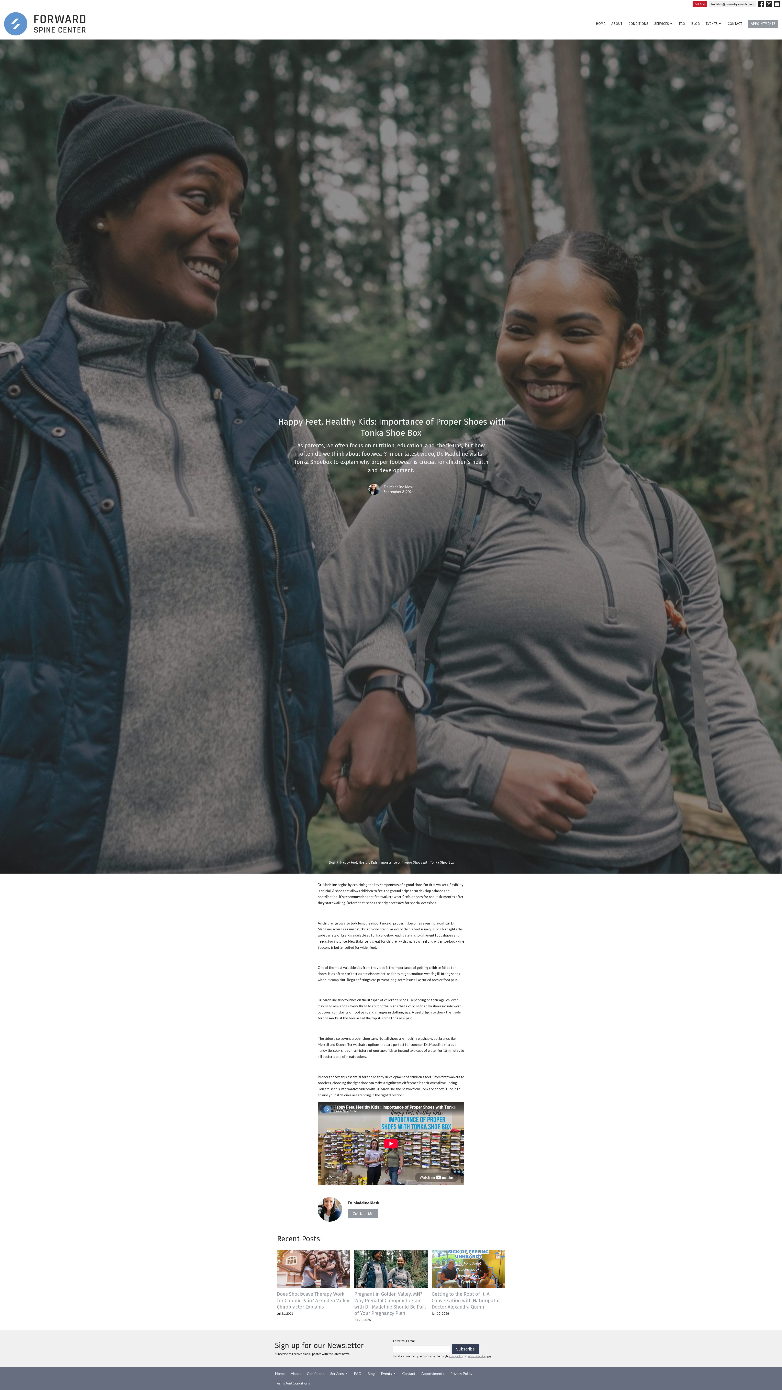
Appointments (763, 24)
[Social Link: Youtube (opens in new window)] (777, 4)
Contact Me (363, 1213)
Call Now (700, 4)
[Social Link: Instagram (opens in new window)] (769, 4)
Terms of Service (476, 1356)
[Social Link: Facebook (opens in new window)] (761, 4)
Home (600, 24)
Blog (695, 24)
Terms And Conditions (292, 1383)
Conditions (638, 24)
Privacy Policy (456, 1356)
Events (711, 24)
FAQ (682, 24)
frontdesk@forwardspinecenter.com (732, 4)
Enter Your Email (404, 1341)
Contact (735, 24)
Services (661, 24)
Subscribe (465, 1349)
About (616, 24)
